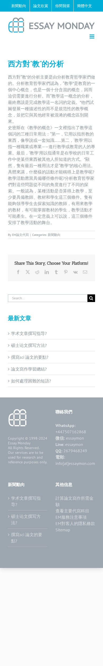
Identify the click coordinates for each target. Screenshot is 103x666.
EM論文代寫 (20, 235)
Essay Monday (19, 443)
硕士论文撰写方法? (29, 345)
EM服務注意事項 (71, 517)
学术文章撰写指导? (29, 333)
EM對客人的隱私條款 (75, 523)
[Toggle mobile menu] (92, 36)
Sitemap (62, 529)
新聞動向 (54, 235)
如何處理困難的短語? (31, 380)
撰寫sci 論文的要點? (29, 357)
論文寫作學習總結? (29, 369)
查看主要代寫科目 (72, 510)
